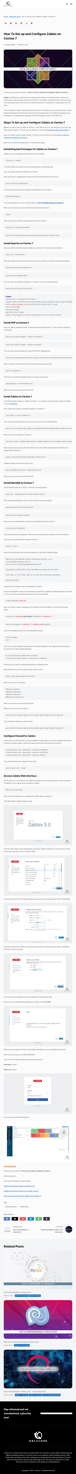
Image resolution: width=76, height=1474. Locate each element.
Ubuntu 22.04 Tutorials (22, 1345)
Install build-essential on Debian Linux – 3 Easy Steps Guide (25, 1392)
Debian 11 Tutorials (22, 1395)
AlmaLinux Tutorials (22, 1295)
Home (6, 17)
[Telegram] (26, 23)
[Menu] (71, 4)
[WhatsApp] (32, 23)
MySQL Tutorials (35, 1295)
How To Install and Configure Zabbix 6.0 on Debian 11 (22, 1196)
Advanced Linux (14, 17)
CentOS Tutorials (11, 1207)
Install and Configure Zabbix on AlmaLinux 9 (19, 1186)
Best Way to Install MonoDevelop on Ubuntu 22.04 (21, 1342)
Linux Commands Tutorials (51, 1395)
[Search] (67, 4)
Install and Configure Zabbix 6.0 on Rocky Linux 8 (21, 1191)
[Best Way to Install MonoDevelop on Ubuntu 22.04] (38, 1319)
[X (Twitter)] (11, 23)
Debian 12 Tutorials (35, 1395)
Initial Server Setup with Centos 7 (58, 130)
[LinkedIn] (21, 23)
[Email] (46, 1219)
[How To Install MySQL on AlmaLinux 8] (38, 1270)
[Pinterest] (16, 23)
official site (13, 404)
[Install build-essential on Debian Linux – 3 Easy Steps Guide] (38, 1369)
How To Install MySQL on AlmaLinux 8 (17, 1292)
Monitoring (24, 1207)
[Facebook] (6, 23)
